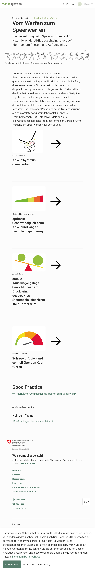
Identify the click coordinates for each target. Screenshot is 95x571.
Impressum (17, 483)
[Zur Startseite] (12, 4)
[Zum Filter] (67, 4)
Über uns (16, 470)
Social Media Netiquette (24, 491)
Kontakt (16, 474)
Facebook (20, 499)
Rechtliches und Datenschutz (27, 487)
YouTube (19, 503)
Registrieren (18, 478)
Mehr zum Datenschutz (26, 556)
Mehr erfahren (28, 463)
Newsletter (21, 508)
